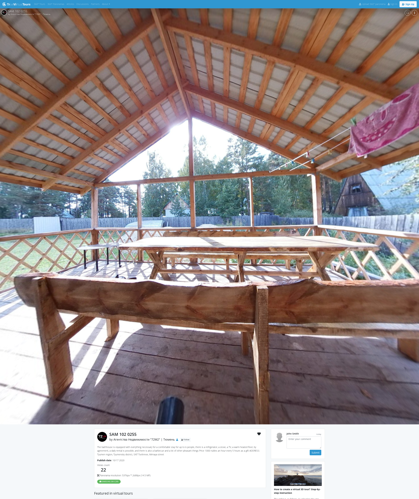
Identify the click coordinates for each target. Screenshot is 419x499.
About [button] (105, 4)
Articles (71, 4)
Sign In (393, 4)
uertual (18, 4)
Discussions (83, 4)
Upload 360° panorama (373, 4)
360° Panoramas (56, 4)
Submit (315, 452)
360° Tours (40, 4)
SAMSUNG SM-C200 (109, 481)
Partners (96, 4)
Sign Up (409, 4)
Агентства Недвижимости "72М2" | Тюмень (144, 439)
